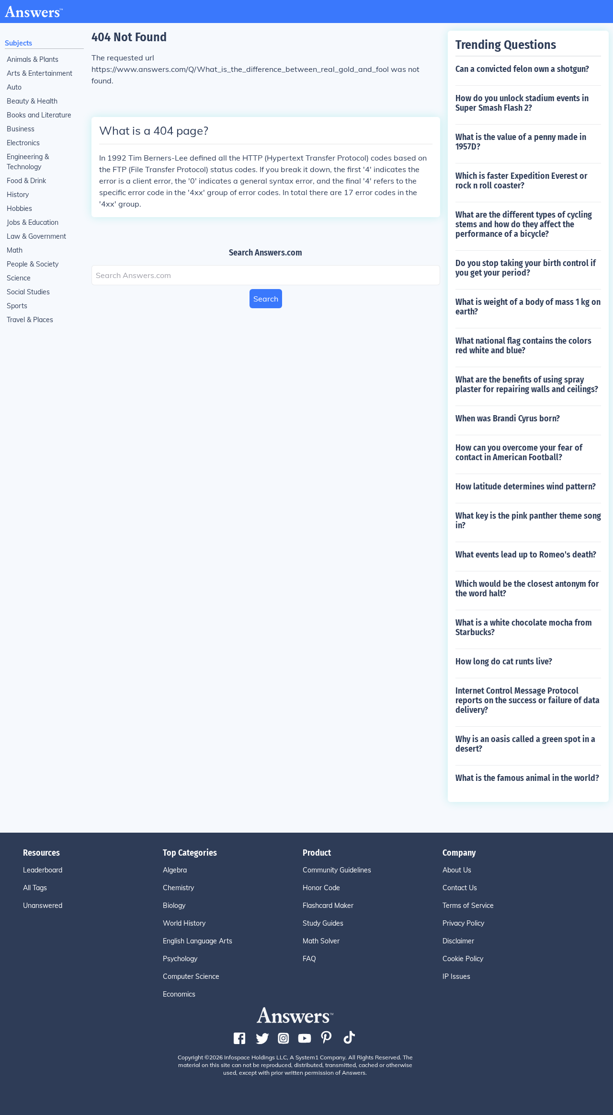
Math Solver (321, 941)
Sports (17, 306)
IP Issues (456, 976)
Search (265, 298)
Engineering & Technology (28, 161)
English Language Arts (197, 941)
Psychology (180, 958)
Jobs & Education (32, 222)
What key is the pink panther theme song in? (528, 521)
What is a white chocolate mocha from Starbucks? (523, 627)
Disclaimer (458, 941)
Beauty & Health (32, 101)
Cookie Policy (463, 958)
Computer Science (191, 976)
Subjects (18, 43)
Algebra (175, 870)
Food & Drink (26, 180)
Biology (174, 905)
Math (15, 250)
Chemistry (178, 887)
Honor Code (321, 887)
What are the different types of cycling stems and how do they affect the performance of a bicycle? (523, 224)
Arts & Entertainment (39, 73)
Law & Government (36, 236)
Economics (179, 994)
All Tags (35, 887)
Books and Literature (39, 115)
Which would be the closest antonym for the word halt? (527, 589)
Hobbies (19, 208)
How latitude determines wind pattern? (525, 486)
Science (19, 278)
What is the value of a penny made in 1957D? (520, 142)
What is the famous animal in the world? (527, 778)
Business (20, 129)
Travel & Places (30, 319)
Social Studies (28, 292)
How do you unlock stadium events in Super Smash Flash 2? (522, 103)
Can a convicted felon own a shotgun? (522, 69)
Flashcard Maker (328, 905)
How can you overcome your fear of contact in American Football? (518, 452)
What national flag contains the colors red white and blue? (523, 346)
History (18, 194)
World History (184, 923)
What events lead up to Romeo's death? (525, 554)
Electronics (23, 143)
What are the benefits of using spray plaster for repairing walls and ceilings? (526, 384)
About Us (457, 870)
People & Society (32, 264)
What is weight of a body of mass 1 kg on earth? (528, 307)
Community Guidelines (337, 870)
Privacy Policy (463, 923)
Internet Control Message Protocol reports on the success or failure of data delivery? (527, 700)
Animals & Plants (32, 59)
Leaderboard (42, 870)
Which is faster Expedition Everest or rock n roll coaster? (521, 181)
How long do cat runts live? (503, 661)
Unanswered (42, 905)
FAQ (309, 958)
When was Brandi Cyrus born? (507, 418)
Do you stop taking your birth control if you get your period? (525, 268)
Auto (14, 87)
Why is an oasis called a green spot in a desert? (525, 744)
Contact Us (460, 887)
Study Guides (323, 923)
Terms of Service (468, 905)
